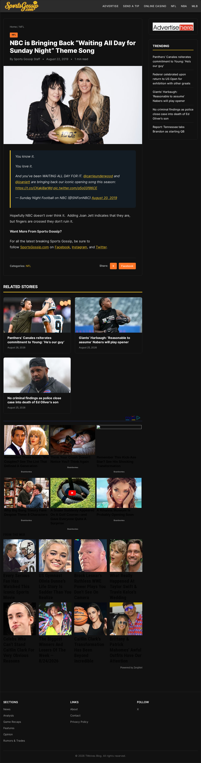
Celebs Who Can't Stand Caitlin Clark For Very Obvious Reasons (18, 650)
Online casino (155, 6)
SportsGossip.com (34, 247)
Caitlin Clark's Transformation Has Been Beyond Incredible (89, 650)
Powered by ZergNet (131, 667)
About (74, 709)
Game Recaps (12, 721)
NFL (173, 6)
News (6, 709)
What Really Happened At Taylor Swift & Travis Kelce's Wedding (123, 586)
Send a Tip (131, 6)
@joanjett (22, 182)
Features (8, 728)
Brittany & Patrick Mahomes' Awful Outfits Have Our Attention (126, 650)
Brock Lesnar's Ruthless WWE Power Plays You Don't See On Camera (90, 586)
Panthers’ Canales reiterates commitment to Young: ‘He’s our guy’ (35, 340)
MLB (195, 6)
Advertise (110, 6)
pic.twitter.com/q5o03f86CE (75, 188)
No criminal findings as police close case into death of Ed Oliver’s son (34, 400)
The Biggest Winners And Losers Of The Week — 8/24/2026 (52, 650)
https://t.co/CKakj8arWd (33, 188)
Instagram (79, 247)
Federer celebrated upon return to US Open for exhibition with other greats (171, 79)
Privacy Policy (79, 721)
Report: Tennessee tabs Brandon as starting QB (169, 129)
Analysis (8, 715)
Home (13, 26)
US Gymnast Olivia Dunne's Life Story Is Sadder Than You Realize (55, 586)
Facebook (62, 247)
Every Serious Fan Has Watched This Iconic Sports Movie (16, 586)
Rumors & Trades (14, 740)
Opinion (8, 734)
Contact (75, 715)
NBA (184, 6)
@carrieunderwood (98, 176)
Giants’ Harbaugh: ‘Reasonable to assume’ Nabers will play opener (104, 340)
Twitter (101, 247)
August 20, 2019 (104, 198)
